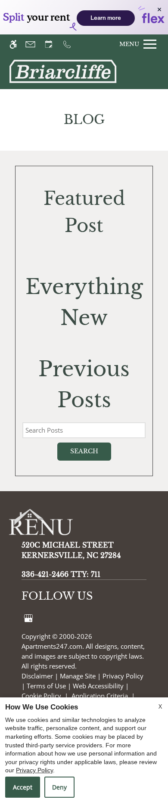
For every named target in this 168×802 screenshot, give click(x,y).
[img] (63, 71)
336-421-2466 (61, 574)
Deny (59, 787)
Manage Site (78, 676)
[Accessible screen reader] (17, 44)
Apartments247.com (52, 646)
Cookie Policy (41, 695)
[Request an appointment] (52, 44)
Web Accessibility (98, 685)
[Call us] (71, 44)
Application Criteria (100, 695)
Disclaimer (37, 676)
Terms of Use (46, 685)
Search (84, 451)
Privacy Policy (123, 676)
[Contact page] (34, 44)
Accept (22, 787)
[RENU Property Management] (47, 523)
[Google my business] (28, 617)
